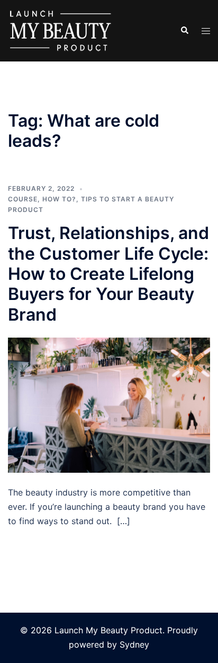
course (23, 199)
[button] (184, 30)
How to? (59, 199)
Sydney (134, 644)
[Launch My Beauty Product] (61, 29)
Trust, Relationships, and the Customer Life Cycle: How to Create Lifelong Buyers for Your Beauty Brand (108, 274)
